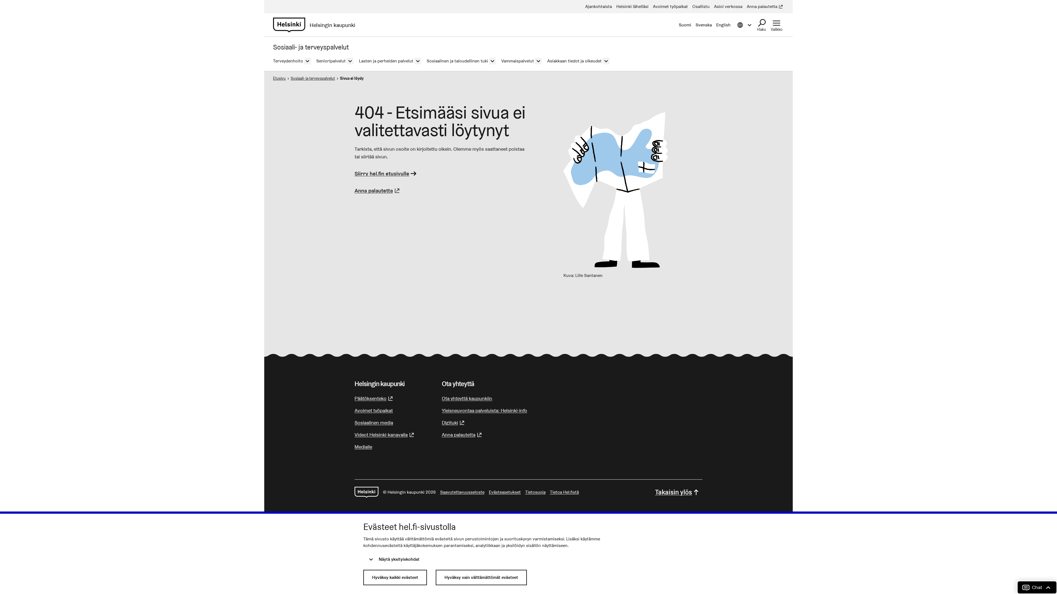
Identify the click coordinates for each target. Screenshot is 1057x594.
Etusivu (279, 78)
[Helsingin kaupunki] (366, 492)
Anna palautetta (378, 190)
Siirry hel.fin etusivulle (382, 173)
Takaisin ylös (673, 492)
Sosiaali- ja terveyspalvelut (313, 78)
